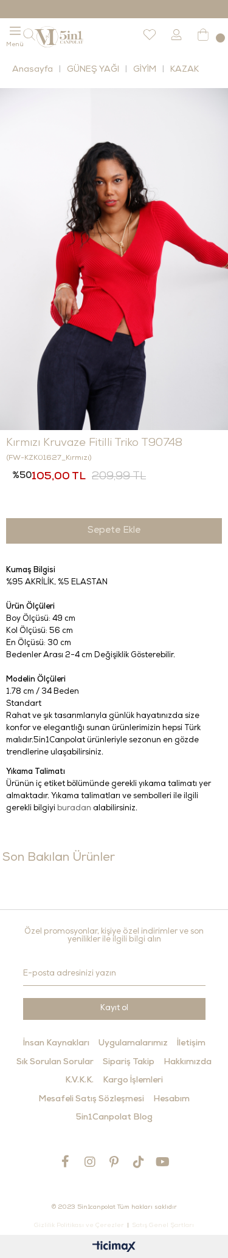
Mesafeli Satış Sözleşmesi (91, 1099)
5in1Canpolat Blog (114, 1117)
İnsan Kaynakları (56, 1043)
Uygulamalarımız (133, 1043)
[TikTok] (138, 1161)
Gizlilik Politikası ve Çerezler (79, 1226)
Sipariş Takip (128, 1062)
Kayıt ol (114, 1009)
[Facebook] (66, 1161)
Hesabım (171, 1099)
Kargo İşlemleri (133, 1080)
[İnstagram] (90, 1161)
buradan (74, 809)
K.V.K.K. (79, 1080)
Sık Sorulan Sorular (55, 1062)
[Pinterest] (114, 1161)
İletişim (191, 1043)
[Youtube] (163, 1161)
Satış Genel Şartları (163, 1226)
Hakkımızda (188, 1062)
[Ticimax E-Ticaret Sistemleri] (114, 1248)
